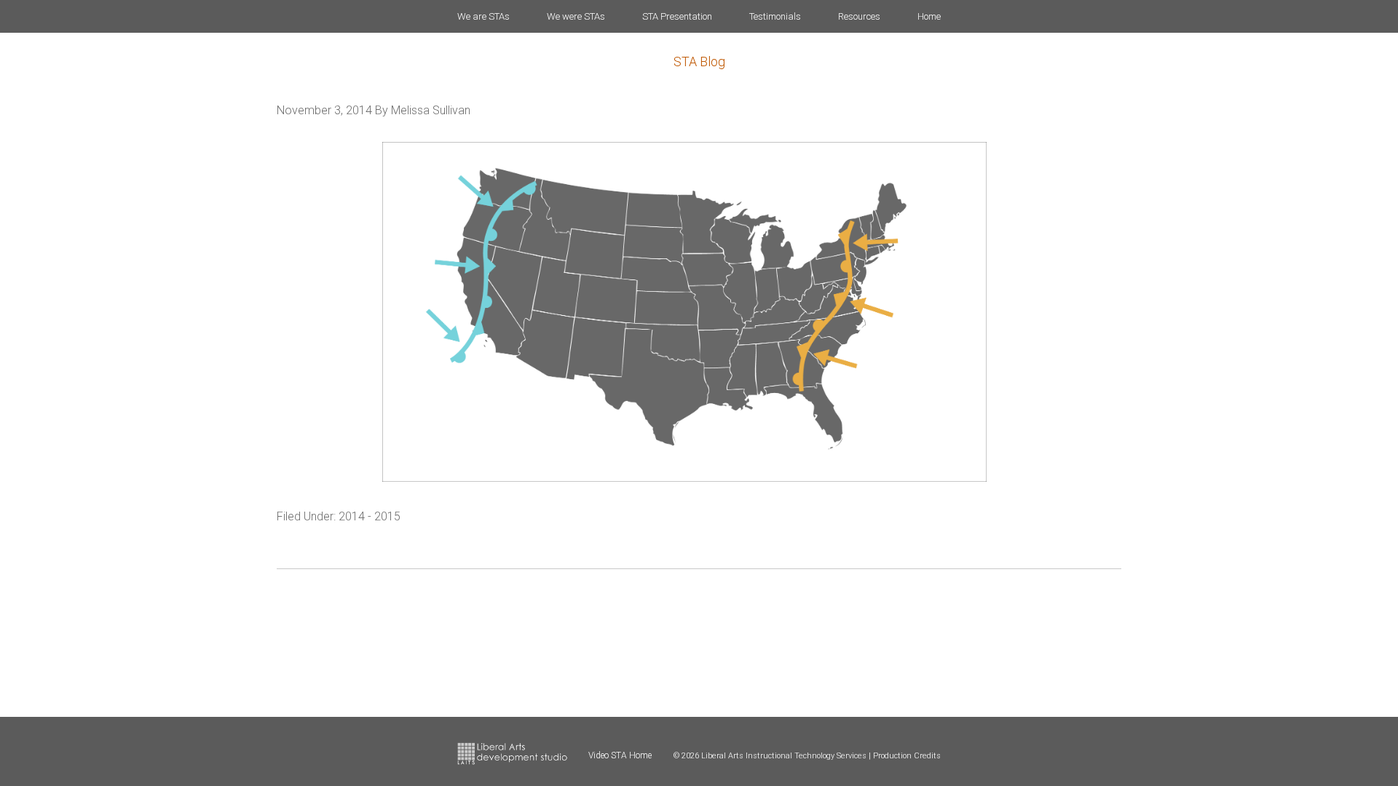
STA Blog (699, 61)
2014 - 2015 (369, 516)
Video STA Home (620, 755)
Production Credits (907, 756)
